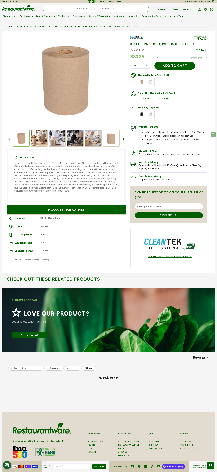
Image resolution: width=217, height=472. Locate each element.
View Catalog (186, 445)
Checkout (153, 445)
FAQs (90, 448)
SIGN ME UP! (169, 215)
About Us (122, 452)
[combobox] (96, 8)
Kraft (166, 76)
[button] (199, 9)
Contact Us (185, 441)
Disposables (20, 27)
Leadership (123, 456)
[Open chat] (7, 465)
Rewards (92, 452)
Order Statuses (95, 441)
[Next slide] (123, 139)
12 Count (170, 93)
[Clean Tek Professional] (138, 39)
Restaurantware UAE (128, 445)
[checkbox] (89, 368)
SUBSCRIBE (99, 466)
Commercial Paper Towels (61, 27)
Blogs (121, 448)
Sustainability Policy (128, 441)
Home (9, 27)
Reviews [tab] (200, 358)
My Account (155, 441)
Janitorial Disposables (38, 27)
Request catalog (188, 448)
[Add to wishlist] (205, 9)
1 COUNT (147, 98)
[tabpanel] (108, 388)
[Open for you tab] (210, 465)
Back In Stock (155, 448)
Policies (91, 445)
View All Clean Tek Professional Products (170, 257)
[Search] (145, 8)
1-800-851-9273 (11, 1)
